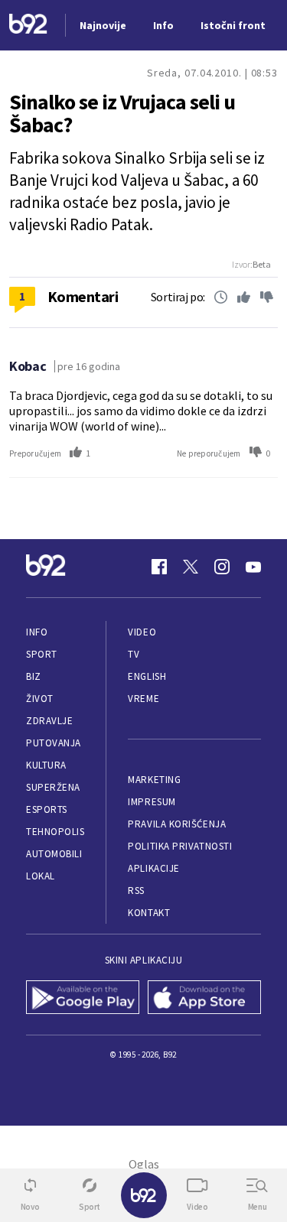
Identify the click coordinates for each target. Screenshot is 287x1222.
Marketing (154, 779)
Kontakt (149, 912)
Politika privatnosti (180, 846)
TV (133, 654)
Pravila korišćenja (177, 823)
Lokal (40, 875)
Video (142, 632)
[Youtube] (253, 566)
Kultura (46, 765)
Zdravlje (49, 720)
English (147, 676)
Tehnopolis (55, 831)
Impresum (151, 801)
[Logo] (28, 25)
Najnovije (103, 25)
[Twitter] (190, 566)
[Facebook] (159, 566)
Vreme (143, 698)
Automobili (54, 853)
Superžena (53, 787)
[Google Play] (83, 998)
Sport (41, 654)
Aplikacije (153, 868)
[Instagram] (222, 566)
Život (40, 698)
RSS (136, 890)
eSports (46, 809)
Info (36, 632)
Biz (33, 676)
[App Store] (205, 998)
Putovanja (53, 742)
